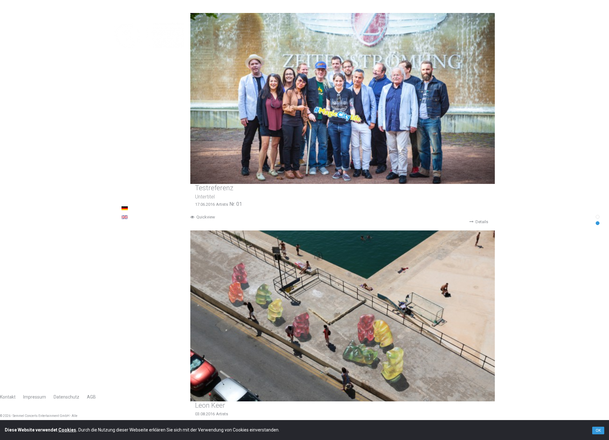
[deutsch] (157, 208)
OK (598, 430)
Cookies (67, 429)
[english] (157, 217)
